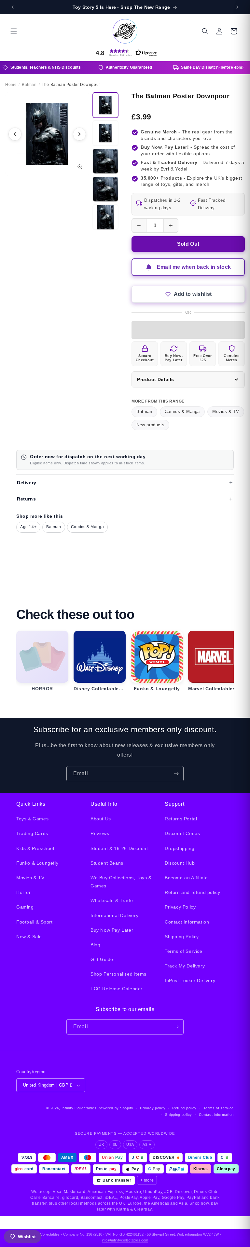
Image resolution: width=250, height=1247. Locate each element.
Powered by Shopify (115, 1108)
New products (150, 424)
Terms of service (218, 1108)
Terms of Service (183, 951)
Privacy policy (152, 1108)
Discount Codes (182, 833)
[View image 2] (105, 133)
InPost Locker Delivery (190, 980)
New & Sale (29, 936)
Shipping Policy (182, 936)
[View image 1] (105, 105)
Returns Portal (181, 818)
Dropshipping (179, 848)
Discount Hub (180, 863)
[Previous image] (14, 134)
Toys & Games (32, 818)
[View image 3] (105, 161)
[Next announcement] (237, 7)
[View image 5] (105, 217)
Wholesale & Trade (111, 900)
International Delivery (114, 915)
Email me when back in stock (194, 267)
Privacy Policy (180, 907)
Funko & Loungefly (37, 863)
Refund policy (184, 1108)
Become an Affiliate (186, 877)
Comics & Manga (182, 411)
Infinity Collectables (79, 1108)
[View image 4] (105, 189)
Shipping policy (178, 1115)
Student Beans (106, 863)
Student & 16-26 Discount (119, 848)
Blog (95, 944)
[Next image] (79, 134)
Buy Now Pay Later (111, 930)
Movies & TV (225, 411)
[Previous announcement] (13, 7)
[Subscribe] (176, 773)
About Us (100, 818)
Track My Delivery (185, 965)
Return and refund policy (192, 892)
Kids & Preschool (35, 848)
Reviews (99, 833)
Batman (144, 411)
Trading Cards (32, 833)
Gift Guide (101, 959)
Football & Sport (34, 922)
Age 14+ (28, 527)
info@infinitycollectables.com (125, 1240)
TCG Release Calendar (116, 988)
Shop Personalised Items (118, 974)
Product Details (155, 379)
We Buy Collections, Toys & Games (121, 881)
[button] (14, 31)
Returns (26, 498)
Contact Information (187, 922)
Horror (23, 892)
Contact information (216, 1115)
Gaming (25, 907)
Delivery (26, 482)
